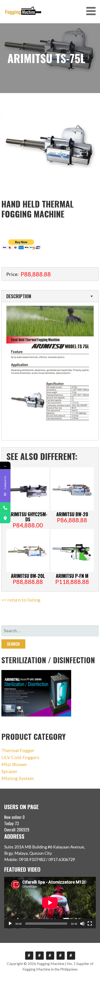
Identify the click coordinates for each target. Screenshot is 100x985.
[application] (50, 902)
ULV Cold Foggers (20, 757)
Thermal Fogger (18, 750)
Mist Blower (14, 764)
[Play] (10, 923)
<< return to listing (20, 600)
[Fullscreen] (89, 923)
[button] (92, 11)
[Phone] (5, 508)
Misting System (17, 778)
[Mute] (82, 923)
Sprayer (9, 771)
